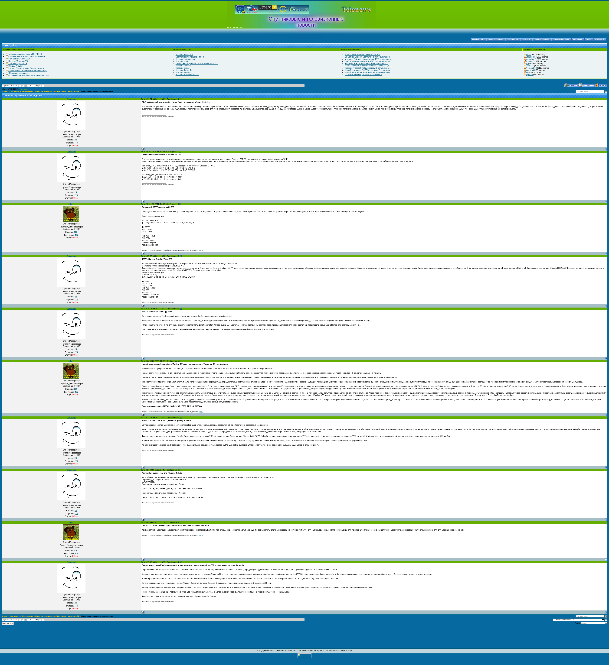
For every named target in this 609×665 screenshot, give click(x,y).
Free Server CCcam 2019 (19, 59)
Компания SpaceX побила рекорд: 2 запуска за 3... (367, 68)
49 (37, 86)
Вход (242, 27)
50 (39, 86)
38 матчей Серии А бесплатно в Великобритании (367, 57)
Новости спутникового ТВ (67, 91)
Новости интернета (184, 55)
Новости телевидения (45, 91)
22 (180, 152)
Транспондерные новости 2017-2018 (25, 54)
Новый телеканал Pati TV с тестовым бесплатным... (368, 70)
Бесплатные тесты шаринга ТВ (190, 57)
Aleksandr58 (531, 68)
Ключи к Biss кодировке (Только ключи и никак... (197, 63)
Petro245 (530, 66)
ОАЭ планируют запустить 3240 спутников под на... (368, 61)
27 (181, 417)
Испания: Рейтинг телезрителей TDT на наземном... (368, 59)
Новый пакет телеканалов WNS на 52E (362, 55)
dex (527, 63)
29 (180, 522)
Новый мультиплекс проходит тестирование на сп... (368, 72)
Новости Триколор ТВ (18, 61)
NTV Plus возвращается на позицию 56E (363, 75)
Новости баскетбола (185, 70)
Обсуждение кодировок (18, 73)
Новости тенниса (183, 66)
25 (181, 309)
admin (528, 55)
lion (527, 72)
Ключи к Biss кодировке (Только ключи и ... (27, 68)
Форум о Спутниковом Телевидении (17, 91)
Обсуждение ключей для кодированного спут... (29, 75)
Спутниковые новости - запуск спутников (26, 56)
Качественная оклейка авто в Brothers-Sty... (27, 71)
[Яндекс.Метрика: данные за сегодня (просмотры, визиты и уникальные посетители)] (304, 655)
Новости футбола (184, 72)
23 (180, 204)
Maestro (529, 70)
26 (180, 361)
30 (181, 562)
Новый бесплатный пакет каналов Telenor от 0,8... (367, 66)
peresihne (530, 59)
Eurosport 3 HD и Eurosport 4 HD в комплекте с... (366, 63)
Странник (530, 57)
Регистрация (232, 27)
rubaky (26, 89)
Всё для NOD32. (15, 66)
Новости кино (182, 61)
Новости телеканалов (185, 59)
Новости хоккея (183, 68)
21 (181, 99)
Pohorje (529, 61)
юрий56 (529, 75)
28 (180, 470)
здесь (201, 250)
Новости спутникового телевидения (97, 91)
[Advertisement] (351, 9)
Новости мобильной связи (187, 75)
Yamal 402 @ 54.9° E (17, 63)
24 (181, 256)
